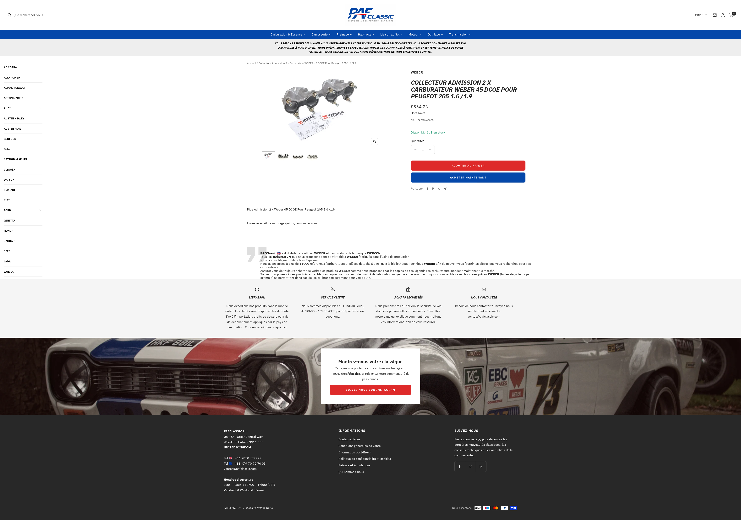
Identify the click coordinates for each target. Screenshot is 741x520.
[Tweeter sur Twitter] (439, 188)
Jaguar (9, 241)
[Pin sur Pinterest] (433, 188)
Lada (7, 261)
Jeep (7, 251)
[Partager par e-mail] (445, 189)
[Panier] (731, 15)
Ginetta (9, 220)
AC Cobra (10, 67)
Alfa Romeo (12, 77)
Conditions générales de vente (359, 446)
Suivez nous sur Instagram (370, 389)
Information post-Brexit (354, 452)
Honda (8, 231)
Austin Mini (12, 128)
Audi (7, 108)
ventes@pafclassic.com (484, 316)
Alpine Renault (14, 88)
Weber (417, 72)
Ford (7, 210)
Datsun (9, 179)
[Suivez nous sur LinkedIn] (481, 466)
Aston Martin (14, 98)
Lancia (9, 271)
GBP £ (699, 15)
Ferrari (9, 190)
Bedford (10, 139)
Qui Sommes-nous (351, 472)
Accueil (251, 63)
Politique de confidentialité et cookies (364, 459)
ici (285, 327)
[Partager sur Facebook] (427, 188)
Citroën (9, 169)
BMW (7, 149)
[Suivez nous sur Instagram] (470, 466)
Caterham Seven (15, 159)
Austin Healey (14, 118)
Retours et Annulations (354, 465)
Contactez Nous (349, 439)
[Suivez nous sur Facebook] (459, 466)
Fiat (7, 200)
